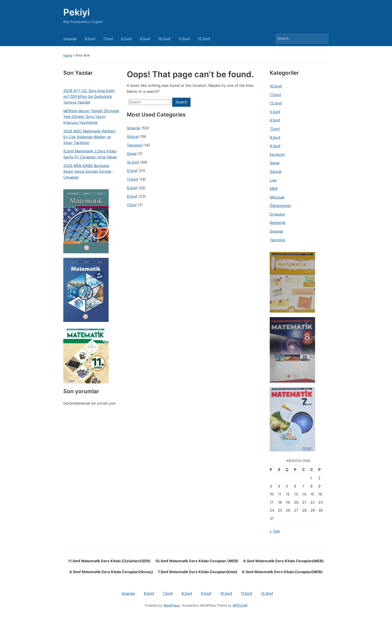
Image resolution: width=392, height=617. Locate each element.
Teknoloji (134, 145)
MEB (273, 188)
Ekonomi (277, 154)
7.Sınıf (108, 39)
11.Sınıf (184, 39)
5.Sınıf (275, 111)
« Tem (275, 531)
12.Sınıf (204, 39)
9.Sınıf (145, 39)
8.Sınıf (126, 39)
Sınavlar (70, 39)
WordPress (171, 605)
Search (323, 38)
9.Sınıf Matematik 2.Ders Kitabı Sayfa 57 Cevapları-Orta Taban (90, 154)
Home (67, 55)
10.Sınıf (164, 39)
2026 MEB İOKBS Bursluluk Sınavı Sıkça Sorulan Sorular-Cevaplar (88, 171)
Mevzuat (277, 197)
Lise (273, 180)
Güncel (133, 136)
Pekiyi (76, 12)
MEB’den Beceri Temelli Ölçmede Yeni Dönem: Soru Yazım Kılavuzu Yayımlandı (91, 117)
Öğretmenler (280, 205)
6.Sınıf (90, 39)
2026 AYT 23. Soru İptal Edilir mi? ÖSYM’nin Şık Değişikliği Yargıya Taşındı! (89, 96)
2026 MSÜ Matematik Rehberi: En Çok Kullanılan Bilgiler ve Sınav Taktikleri (89, 137)
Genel (132, 153)
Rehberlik (278, 222)
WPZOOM (240, 605)
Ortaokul (277, 214)
